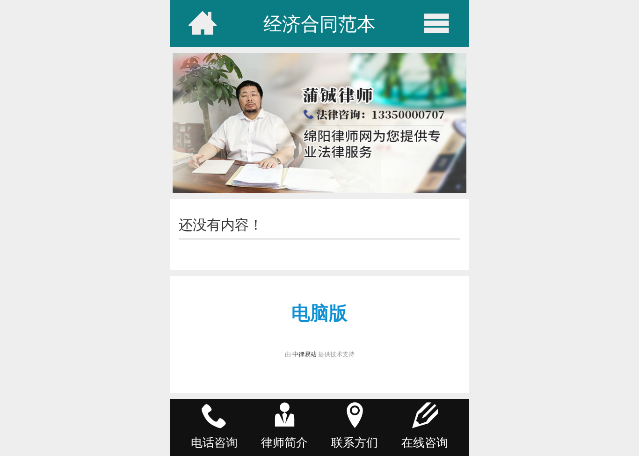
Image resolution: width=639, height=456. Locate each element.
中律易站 (304, 354)
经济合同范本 (319, 23)
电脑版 (319, 312)
